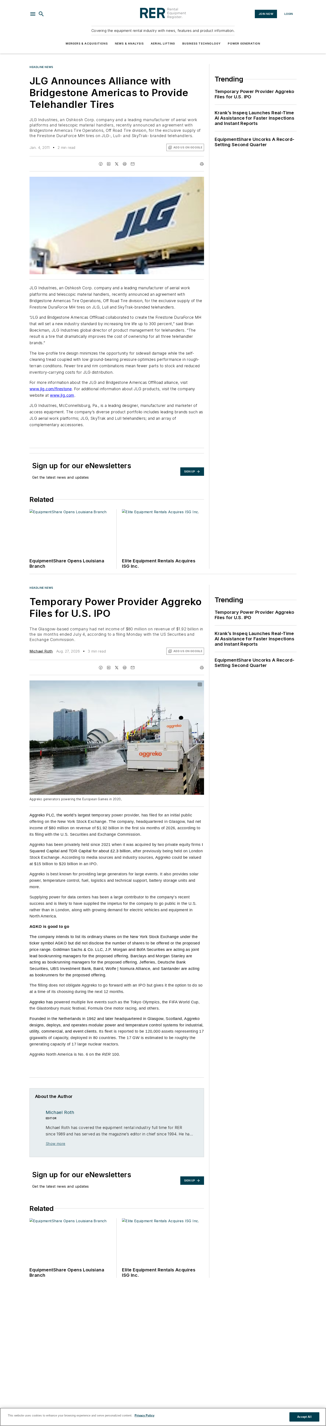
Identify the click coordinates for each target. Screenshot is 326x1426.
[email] (132, 164)
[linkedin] (108, 164)
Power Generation (244, 43)
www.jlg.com (62, 395)
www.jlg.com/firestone (50, 389)
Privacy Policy (144, 1415)
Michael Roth (41, 651)
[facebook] (100, 164)
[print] (202, 164)
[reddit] (124, 164)
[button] (32, 14)
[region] (163, 1417)
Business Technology (201, 43)
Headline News (41, 67)
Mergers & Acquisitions (87, 43)
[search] (41, 14)
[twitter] (116, 164)
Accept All (304, 1416)
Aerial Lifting (163, 43)
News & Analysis (129, 43)
